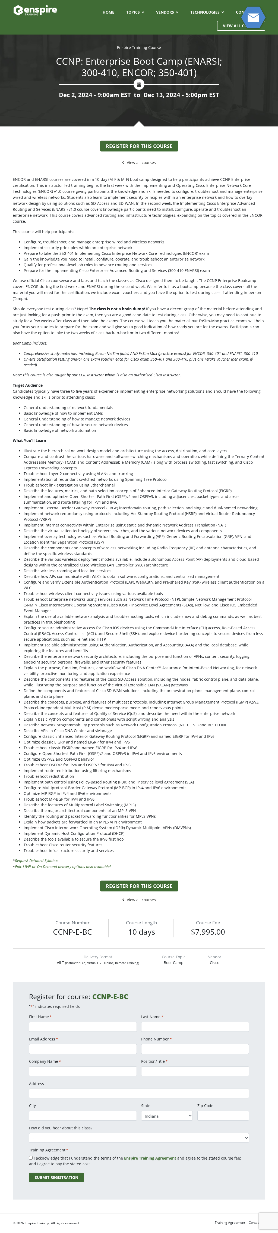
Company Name (45, 1061)
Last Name (152, 1016)
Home (108, 12)
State (145, 1105)
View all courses (141, 162)
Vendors (165, 12)
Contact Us (257, 1222)
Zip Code (205, 1105)
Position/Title (154, 1061)
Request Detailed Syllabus (36, 860)
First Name (40, 1016)
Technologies (205, 12)
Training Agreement (230, 1222)
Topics (133, 12)
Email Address (43, 1039)
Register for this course (139, 146)
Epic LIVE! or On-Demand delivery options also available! (63, 866)
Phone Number (156, 1039)
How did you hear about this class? (60, 1127)
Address (36, 1083)
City (32, 1105)
